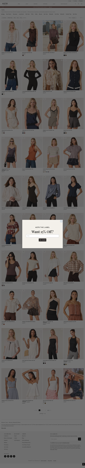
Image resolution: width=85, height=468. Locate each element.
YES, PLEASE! (42, 240)
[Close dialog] (61, 221)
